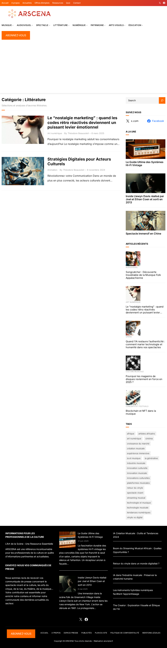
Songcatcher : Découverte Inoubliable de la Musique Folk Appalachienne (143, 275)
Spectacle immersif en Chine (143, 233)
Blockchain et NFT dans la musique (141, 412)
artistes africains (146, 433)
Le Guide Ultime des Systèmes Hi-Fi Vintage (144, 164)
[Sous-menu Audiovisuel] (32, 25)
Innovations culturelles (138, 478)
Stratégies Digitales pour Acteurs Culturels (79, 161)
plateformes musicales (138, 483)
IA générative (151, 458)
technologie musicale (137, 507)
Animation (52, 170)
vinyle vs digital (134, 517)
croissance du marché (138, 443)
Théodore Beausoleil (78, 133)
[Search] (162, 100)
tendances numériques (138, 512)
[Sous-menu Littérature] (68, 25)
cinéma (149, 438)
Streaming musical (136, 497)
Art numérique (54, 133)
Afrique (130, 433)
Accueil (5, 3)
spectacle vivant (135, 492)
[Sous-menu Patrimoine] (105, 25)
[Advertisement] (83, 68)
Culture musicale (135, 371)
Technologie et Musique (139, 502)
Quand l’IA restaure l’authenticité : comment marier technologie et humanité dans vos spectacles (145, 344)
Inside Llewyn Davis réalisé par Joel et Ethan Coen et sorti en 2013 (145, 199)
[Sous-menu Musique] (13, 25)
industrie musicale (136, 463)
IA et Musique (134, 458)
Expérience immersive (138, 453)
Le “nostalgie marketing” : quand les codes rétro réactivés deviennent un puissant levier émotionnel (82, 123)
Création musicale (136, 448)
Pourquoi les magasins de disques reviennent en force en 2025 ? (144, 379)
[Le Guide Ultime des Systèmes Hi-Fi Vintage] (67, 540)
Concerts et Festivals (137, 406)
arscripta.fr (108, 641)
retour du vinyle (135, 487)
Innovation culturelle (137, 468)
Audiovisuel (132, 267)
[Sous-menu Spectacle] (49, 25)
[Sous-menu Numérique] (87, 25)
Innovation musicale (137, 473)
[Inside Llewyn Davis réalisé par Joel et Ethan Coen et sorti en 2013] (67, 584)
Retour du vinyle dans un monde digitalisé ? (136, 563)
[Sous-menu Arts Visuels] (124, 25)
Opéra (129, 337)
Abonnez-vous (16, 35)
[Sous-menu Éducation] (142, 25)
